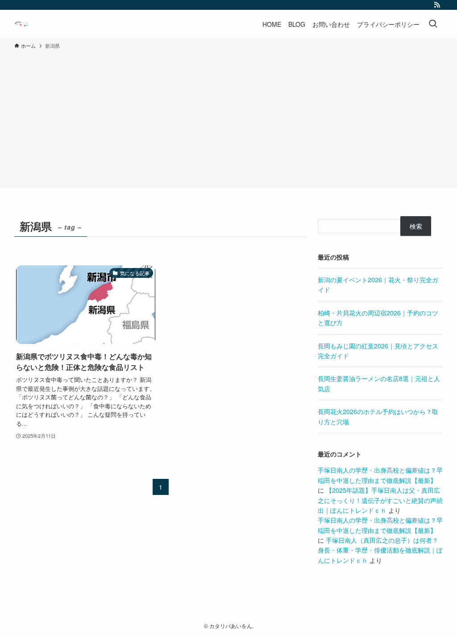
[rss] (437, 5)
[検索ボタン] (433, 24)
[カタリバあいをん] (21, 24)
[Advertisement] (228, 117)
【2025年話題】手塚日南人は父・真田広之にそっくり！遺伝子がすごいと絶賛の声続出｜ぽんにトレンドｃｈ (380, 500)
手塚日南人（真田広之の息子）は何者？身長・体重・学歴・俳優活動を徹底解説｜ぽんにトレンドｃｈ (380, 550)
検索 (416, 226)
